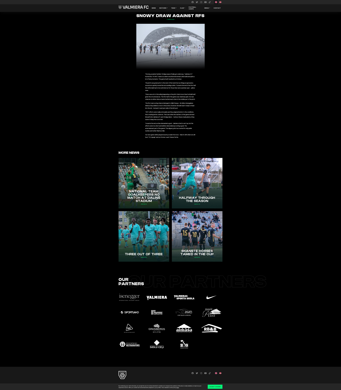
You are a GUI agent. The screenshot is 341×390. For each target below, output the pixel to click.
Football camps (192, 8)
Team (173, 8)
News (154, 8)
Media (206, 8)
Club (182, 8)
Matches (162, 8)
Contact (217, 8)
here (177, 387)
